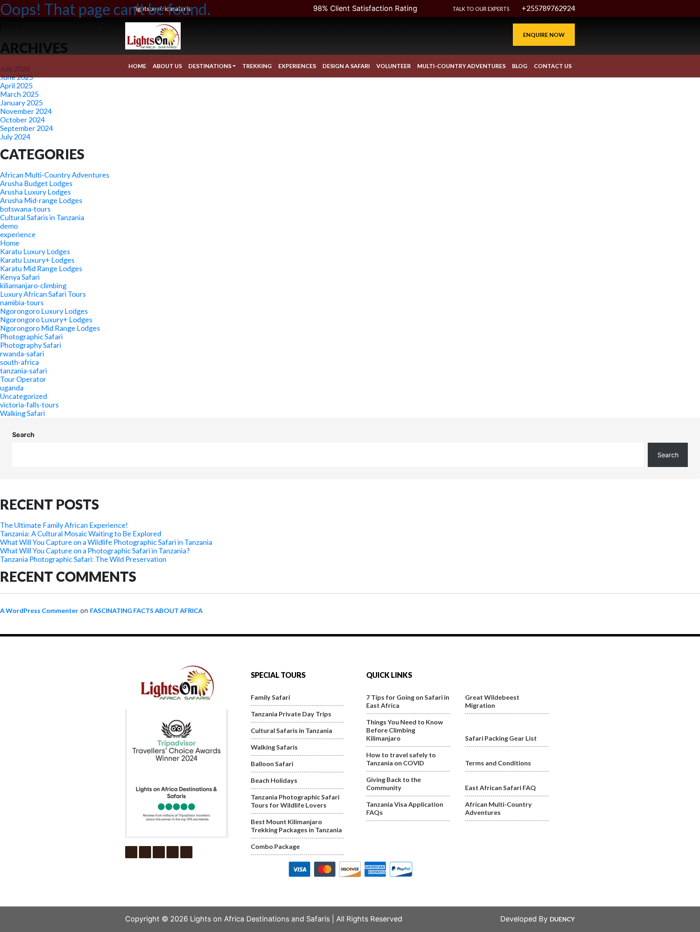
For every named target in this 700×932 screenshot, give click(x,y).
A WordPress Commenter (39, 610)
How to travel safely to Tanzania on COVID (401, 759)
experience (18, 234)
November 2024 (25, 111)
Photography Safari (30, 345)
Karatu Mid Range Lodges (41, 268)
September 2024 (26, 128)
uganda (11, 387)
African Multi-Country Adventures (54, 174)
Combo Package (275, 846)
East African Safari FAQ (500, 787)
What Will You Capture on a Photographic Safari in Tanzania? (95, 550)
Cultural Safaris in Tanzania (42, 217)
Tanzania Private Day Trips (291, 714)
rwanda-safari (22, 353)
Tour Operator (23, 379)
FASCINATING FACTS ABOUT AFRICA (146, 610)
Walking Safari (22, 413)
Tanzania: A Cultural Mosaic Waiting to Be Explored (80, 533)
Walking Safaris (274, 747)
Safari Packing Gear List (501, 738)
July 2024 (15, 136)
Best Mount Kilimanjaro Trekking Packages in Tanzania (296, 825)
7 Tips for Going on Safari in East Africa (407, 701)
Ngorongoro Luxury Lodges (44, 310)
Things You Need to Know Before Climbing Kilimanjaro (404, 730)
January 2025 (21, 102)
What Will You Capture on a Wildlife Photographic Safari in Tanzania (106, 542)
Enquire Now (544, 34)
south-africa (19, 362)
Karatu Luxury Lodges (35, 251)
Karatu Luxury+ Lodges (37, 259)
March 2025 (19, 94)
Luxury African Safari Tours (43, 293)
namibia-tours (22, 302)
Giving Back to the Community (393, 783)
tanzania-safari (23, 370)
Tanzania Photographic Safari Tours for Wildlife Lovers (295, 801)
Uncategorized (23, 396)
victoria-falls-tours (29, 404)
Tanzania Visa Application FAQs (404, 808)
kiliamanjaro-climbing (33, 285)
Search (23, 435)
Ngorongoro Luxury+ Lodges (46, 319)
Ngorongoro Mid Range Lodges (50, 328)
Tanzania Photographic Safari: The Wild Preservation (83, 559)
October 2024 (22, 119)
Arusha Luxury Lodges (35, 191)
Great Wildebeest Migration (492, 701)
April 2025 (16, 85)
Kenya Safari (20, 276)
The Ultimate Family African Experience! (64, 525)
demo (9, 225)
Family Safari (270, 697)
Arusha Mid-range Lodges (41, 200)
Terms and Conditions (498, 763)
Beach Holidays (274, 780)
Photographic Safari (31, 336)
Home (9, 242)
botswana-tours (25, 208)
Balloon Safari (272, 763)
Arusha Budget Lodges (36, 183)
